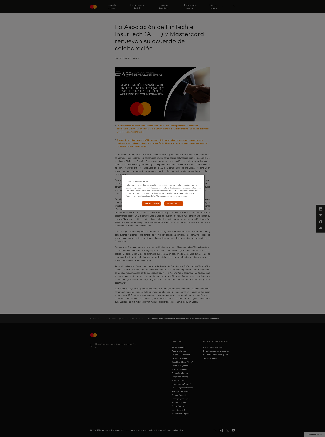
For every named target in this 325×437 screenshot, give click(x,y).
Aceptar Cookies (174, 203)
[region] (163, 192)
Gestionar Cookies (151, 203)
